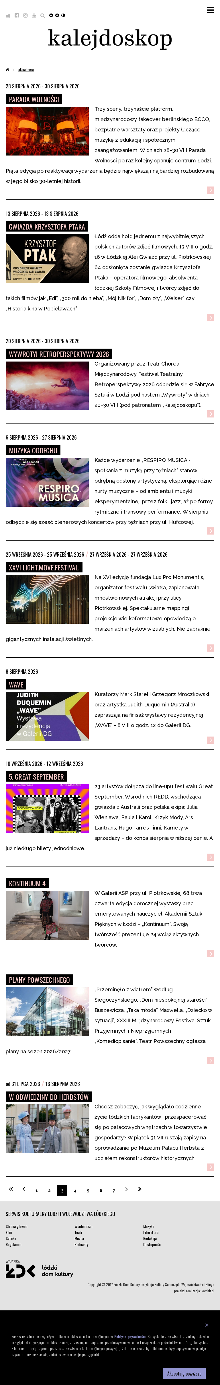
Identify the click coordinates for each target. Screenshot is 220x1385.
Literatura (150, 1232)
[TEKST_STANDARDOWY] (51, 15)
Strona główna (16, 1226)
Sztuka (11, 1238)
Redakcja (150, 1238)
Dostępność (152, 1244)
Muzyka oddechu (33, 450)
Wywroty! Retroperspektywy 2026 (59, 354)
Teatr (78, 1232)
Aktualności (26, 69)
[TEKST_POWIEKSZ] (57, 15)
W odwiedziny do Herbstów (49, 1096)
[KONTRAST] (63, 15)
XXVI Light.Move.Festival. (44, 567)
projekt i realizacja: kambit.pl (194, 1290)
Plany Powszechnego (39, 979)
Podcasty (81, 1244)
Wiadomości (83, 1226)
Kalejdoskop (110, 40)
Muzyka (148, 1226)
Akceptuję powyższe (184, 1373)
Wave (16, 684)
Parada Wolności (34, 99)
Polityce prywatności (129, 1336)
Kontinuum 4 (27, 883)
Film (9, 1232)
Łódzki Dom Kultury (39, 1271)
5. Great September (36, 776)
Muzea (79, 1238)
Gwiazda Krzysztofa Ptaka (47, 226)
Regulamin (13, 1244)
